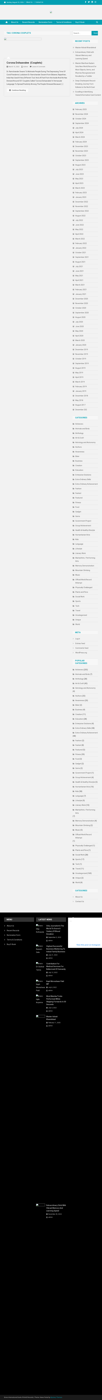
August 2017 (80, 405)
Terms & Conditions (64, 22)
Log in (77, 639)
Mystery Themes (56, 1397)
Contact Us (39, 2)
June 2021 (79, 271)
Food (77, 507)
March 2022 (80, 239)
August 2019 (80, 368)
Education (79, 470)
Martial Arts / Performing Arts (85, 559)
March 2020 (80, 340)
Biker (77, 456)
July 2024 (79, 128)
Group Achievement (83, 526)
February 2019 (81, 387)
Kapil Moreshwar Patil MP (55, 982)
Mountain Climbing (82, 570)
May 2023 (79, 179)
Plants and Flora (81, 592)
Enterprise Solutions (83, 475)
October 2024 (80, 119)
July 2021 (79, 266)
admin (25, 67)
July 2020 (79, 322)
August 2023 (80, 165)
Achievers (79, 424)
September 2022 (82, 211)
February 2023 (81, 193)
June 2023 (79, 174)
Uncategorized (81, 615)
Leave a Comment (38, 67)
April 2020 (79, 336)
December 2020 (81, 299)
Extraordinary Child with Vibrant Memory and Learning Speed (84, 55)
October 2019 (80, 359)
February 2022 (81, 243)
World (77, 624)
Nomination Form (45, 22)
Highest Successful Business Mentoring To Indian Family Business (55, 949)
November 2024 (81, 114)
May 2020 (79, 331)
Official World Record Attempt (83, 581)
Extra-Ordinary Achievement (86, 484)
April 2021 (79, 280)
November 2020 (81, 303)
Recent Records (28, 22)
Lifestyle (78, 549)
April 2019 (79, 377)
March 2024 (80, 137)
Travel (77, 611)
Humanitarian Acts (82, 535)
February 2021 (81, 290)
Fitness (78, 503)
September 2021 (82, 257)
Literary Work (80, 553)
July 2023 (79, 169)
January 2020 (80, 345)
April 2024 (79, 132)
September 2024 (82, 123)
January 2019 (80, 391)
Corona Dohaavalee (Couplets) (24, 62)
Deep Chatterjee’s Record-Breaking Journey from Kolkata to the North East (85, 84)
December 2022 (81, 202)
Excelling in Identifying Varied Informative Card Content (88, 93)
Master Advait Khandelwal (85, 48)
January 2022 (80, 248)
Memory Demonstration (84, 566)
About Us (29, 2)
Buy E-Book (80, 22)
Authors (78, 447)
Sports (78, 601)
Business (78, 461)
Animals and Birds (82, 429)
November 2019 (81, 354)
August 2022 (80, 216)
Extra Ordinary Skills (83, 479)
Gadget (78, 512)
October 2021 (80, 253)
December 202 (81, 410)
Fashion (78, 489)
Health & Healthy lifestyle (85, 530)
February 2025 (81, 109)
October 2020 (80, 308)
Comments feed (81, 648)
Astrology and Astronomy (85, 442)
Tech (77, 606)
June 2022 (79, 225)
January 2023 (80, 197)
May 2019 (79, 373)
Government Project (83, 521)
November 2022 (81, 206)
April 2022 (79, 234)
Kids (77, 539)
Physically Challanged (83, 587)
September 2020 (82, 313)
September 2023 (82, 160)
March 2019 (80, 382)
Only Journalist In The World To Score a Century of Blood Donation (55, 930)
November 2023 (81, 151)
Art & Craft (79, 438)
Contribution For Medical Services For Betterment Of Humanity (56, 966)
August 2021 (80, 262)
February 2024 (81, 142)
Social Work (79, 597)
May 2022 (79, 229)
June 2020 (79, 326)
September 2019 (82, 363)
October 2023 (80, 156)
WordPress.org (81, 653)
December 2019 (81, 350)
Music (77, 575)
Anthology (79, 433)
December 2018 (81, 396)
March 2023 (80, 188)
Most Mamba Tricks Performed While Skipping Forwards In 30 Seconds (56, 1000)
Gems (77, 516)
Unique (78, 620)
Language (79, 544)
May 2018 (79, 400)
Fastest (78, 493)
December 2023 (81, 146)
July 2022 (79, 220)
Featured (78, 498)
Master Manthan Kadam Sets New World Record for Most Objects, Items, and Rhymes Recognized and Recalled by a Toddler (85, 69)
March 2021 (80, 285)
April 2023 (79, 183)
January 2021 (80, 294)
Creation (78, 466)
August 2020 (80, 317)
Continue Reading (19, 90)
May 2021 (79, 276)
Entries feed (80, 643)
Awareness (79, 452)
